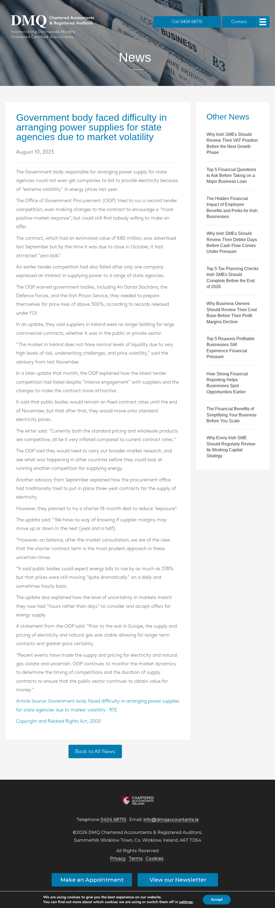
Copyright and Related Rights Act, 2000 (58, 721)
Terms (136, 858)
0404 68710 (113, 820)
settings (186, 902)
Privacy (118, 858)
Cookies (155, 858)
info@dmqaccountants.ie (171, 820)
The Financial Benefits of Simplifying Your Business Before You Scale (231, 414)
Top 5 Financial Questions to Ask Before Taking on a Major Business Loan (231, 175)
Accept (217, 899)
